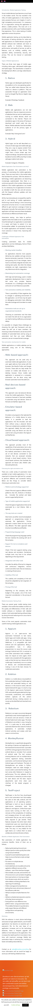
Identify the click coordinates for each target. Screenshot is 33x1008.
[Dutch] (4, 1)
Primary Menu (28, 5)
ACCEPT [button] (25, 1005)
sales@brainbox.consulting (20, 949)
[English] (2, 1)
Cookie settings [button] (15, 1005)
